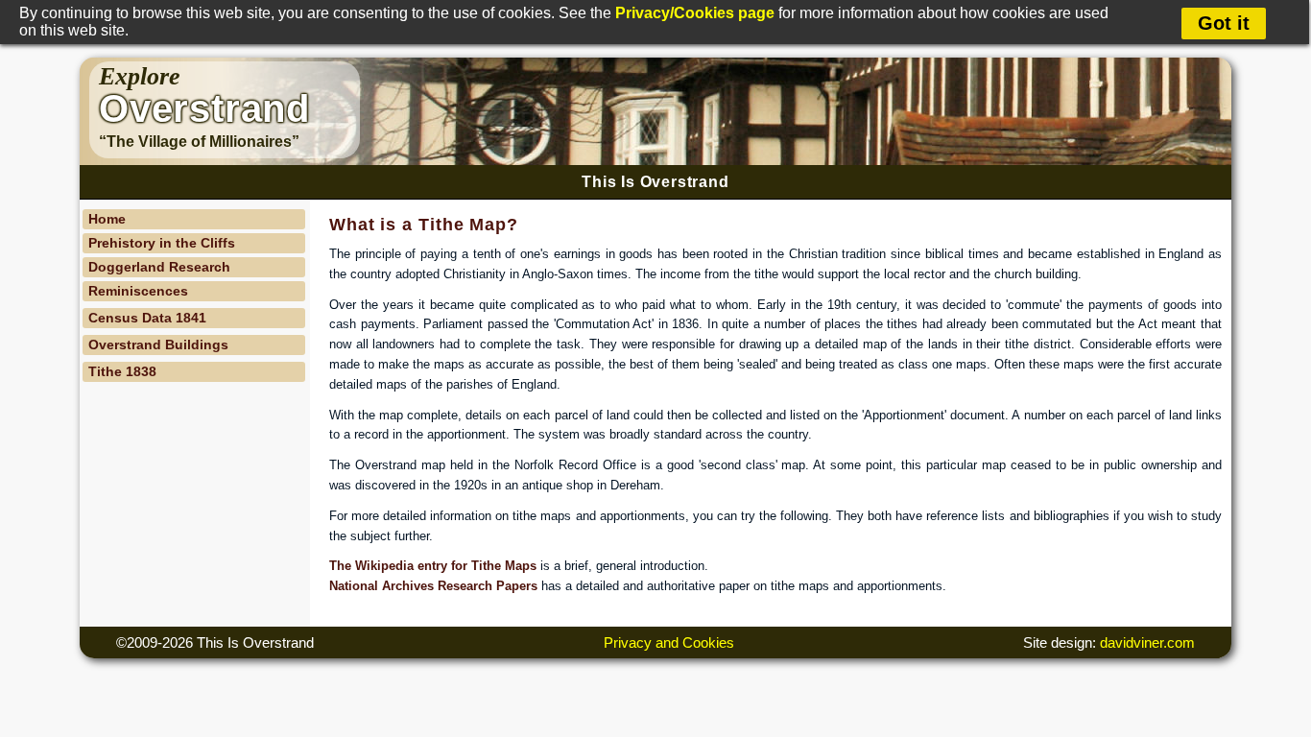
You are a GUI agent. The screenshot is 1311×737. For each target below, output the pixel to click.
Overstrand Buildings (158, 344)
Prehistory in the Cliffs (161, 242)
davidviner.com (1147, 642)
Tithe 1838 (122, 371)
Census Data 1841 (147, 317)
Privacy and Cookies (669, 642)
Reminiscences (138, 290)
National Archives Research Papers (433, 586)
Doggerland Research (159, 266)
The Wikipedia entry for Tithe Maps (432, 566)
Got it (1224, 23)
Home (107, 218)
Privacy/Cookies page (695, 13)
